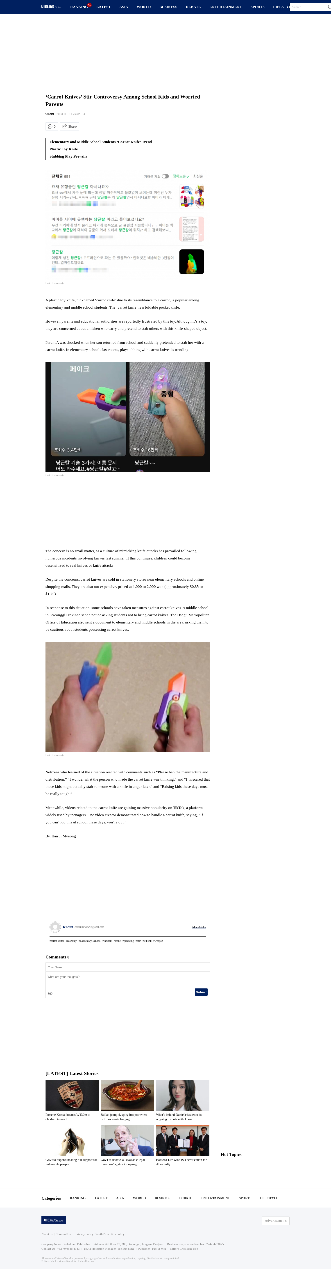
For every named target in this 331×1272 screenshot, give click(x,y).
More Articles (199, 927)
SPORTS (258, 7)
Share (72, 126)
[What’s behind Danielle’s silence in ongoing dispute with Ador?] (182, 1101)
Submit (201, 992)
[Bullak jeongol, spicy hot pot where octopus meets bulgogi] (127, 1101)
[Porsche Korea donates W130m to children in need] (72, 1101)
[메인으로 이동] (51, 7)
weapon (159, 940)
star (139, 940)
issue (118, 940)
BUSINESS (168, 7)
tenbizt (49, 114)
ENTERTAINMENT (225, 7)
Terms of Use (64, 1234)
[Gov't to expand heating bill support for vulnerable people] (72, 1146)
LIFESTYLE (283, 7)
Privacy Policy (84, 1234)
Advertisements (276, 1220)
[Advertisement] (165, 53)
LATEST (103, 7)
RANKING (79, 7)
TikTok (148, 940)
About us (46, 1234)
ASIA (123, 7)
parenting (129, 940)
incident (108, 940)
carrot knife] (57, 940)
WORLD (144, 7)
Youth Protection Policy (110, 1234)
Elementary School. (90, 940)
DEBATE (193, 7)
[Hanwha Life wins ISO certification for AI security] (182, 1146)
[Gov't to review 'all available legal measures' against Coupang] (127, 1146)
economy (72, 940)
